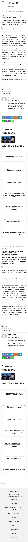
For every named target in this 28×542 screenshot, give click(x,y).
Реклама (14, 517)
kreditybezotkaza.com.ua (14, 496)
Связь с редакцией (14, 521)
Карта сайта (14, 499)
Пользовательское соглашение (14, 513)
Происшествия (14, 529)
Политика (14, 537)
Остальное (14, 525)
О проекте (14, 503)
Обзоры (14, 533)
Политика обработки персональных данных (14, 508)
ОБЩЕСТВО (11, 11)
